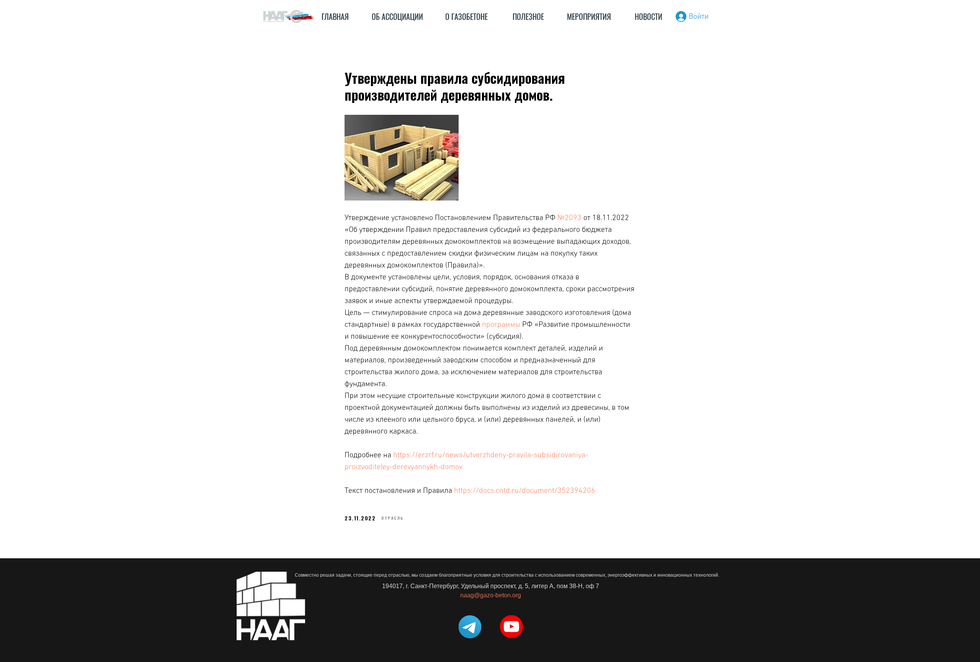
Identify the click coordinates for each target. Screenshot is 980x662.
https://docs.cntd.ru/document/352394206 (524, 490)
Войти (699, 16)
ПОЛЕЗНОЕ (528, 16)
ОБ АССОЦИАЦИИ (397, 16)
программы (501, 324)
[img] (288, 16)
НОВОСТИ (648, 16)
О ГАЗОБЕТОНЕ (466, 16)
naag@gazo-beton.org (490, 595)
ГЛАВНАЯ (335, 16)
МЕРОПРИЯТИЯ (589, 16)
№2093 (569, 218)
